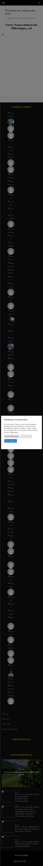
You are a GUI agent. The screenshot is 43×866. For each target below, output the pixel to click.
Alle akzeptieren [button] (11, 441)
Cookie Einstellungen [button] (11, 436)
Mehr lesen (14, 432)
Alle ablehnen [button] (26, 436)
